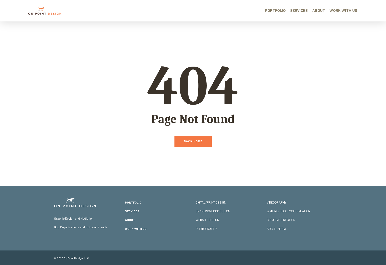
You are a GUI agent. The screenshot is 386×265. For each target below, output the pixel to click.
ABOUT (130, 220)
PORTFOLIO (133, 202)
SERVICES (132, 211)
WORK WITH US (136, 229)
